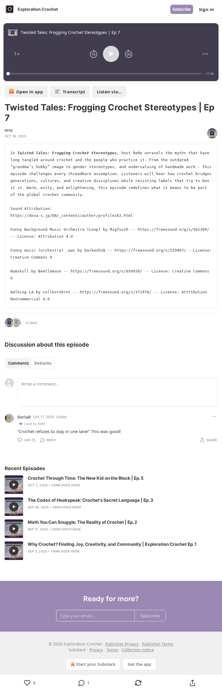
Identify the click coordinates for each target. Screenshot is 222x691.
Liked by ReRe (34, 423)
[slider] (104, 74)
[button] (16, 53)
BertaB (24, 417)
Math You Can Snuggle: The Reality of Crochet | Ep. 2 (82, 522)
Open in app (29, 91)
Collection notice (138, 649)
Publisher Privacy (121, 644)
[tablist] (30, 363)
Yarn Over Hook (65, 485)
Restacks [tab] (42, 363)
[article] (111, 484)
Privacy (96, 649)
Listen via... (109, 91)
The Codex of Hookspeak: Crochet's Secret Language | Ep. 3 (90, 500)
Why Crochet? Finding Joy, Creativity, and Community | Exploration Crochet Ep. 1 (112, 544)
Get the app (139, 664)
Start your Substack (96, 664)
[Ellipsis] (214, 416)
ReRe (9, 130)
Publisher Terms (157, 644)
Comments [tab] (18, 363)
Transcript (74, 91)
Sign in (206, 9)
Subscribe (182, 9)
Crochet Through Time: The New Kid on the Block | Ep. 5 (86, 478)
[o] (13, 484)
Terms (112, 649)
